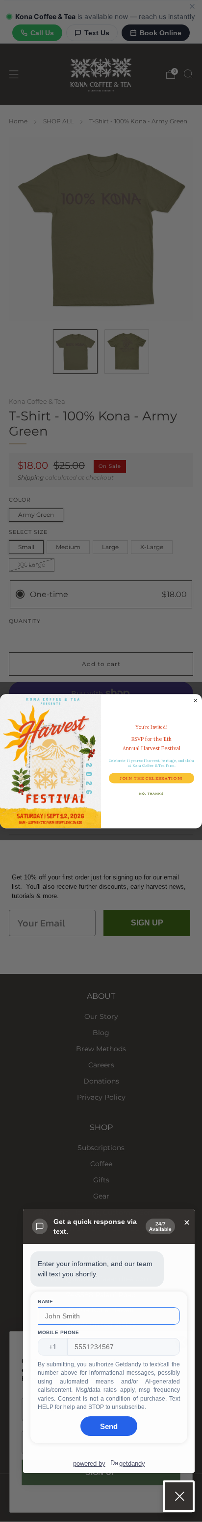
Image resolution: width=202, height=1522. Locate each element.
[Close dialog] (196, 700)
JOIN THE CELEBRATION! (151, 778)
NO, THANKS (151, 793)
